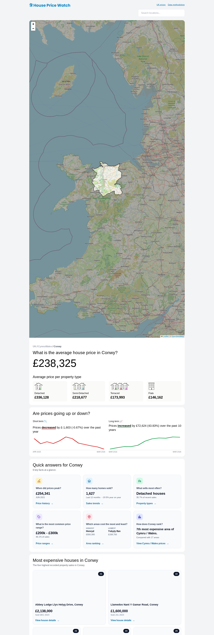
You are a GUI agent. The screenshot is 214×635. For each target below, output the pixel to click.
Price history (44, 503)
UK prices (161, 5)
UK (34, 346)
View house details (47, 620)
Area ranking (95, 543)
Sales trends (94, 503)
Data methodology (176, 5)
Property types (146, 503)
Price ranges (44, 543)
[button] (33, 24)
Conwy (57, 346)
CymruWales (45, 346)
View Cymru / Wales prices (152, 543)
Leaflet (165, 336)
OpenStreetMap (177, 336)
